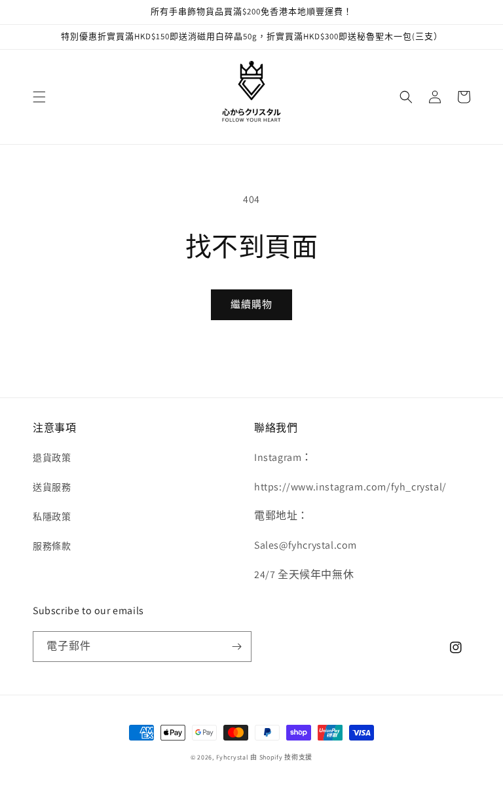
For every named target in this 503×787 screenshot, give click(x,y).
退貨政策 (52, 458)
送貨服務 (52, 487)
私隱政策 (52, 516)
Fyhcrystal (232, 757)
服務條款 (52, 546)
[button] (39, 96)
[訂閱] (236, 646)
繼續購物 (251, 304)
